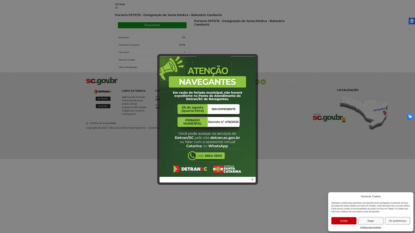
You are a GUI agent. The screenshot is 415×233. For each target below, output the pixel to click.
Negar (371, 220)
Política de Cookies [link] (370, 227)
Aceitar (344, 220)
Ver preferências (397, 220)
